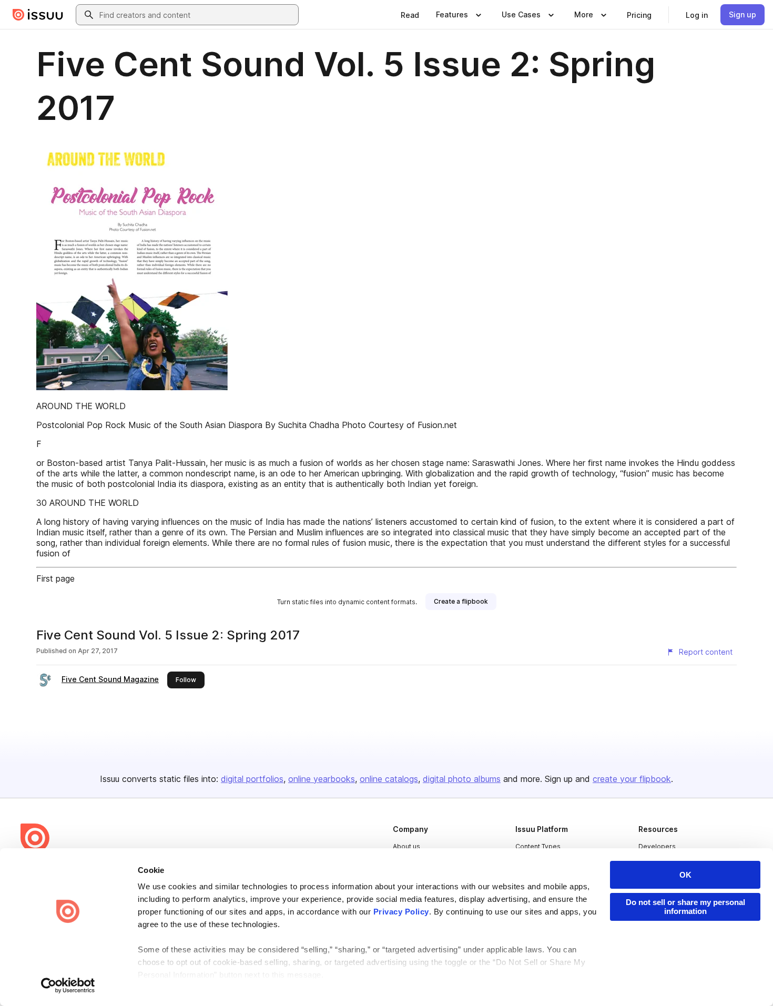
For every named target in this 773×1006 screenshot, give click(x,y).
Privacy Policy (401, 911)
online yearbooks (321, 779)
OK (685, 874)
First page (55, 578)
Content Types (538, 846)
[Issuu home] (37, 15)
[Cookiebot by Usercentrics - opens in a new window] (68, 985)
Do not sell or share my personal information (685, 907)
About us (406, 846)
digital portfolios (252, 779)
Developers (657, 846)
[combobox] (196, 15)
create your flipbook (632, 779)
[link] (410, 14)
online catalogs (389, 779)
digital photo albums (462, 779)
